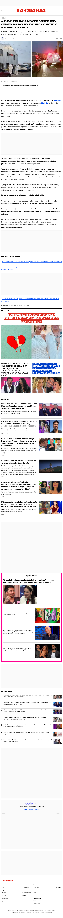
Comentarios (14, 81)
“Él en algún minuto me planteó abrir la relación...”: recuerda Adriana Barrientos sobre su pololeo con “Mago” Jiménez (28, 581)
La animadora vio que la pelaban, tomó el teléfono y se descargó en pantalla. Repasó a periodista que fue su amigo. (19, 450)
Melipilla (21, 305)
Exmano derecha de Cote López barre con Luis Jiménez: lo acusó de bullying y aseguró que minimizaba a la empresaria (19, 423)
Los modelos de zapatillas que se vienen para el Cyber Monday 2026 (16, 613)
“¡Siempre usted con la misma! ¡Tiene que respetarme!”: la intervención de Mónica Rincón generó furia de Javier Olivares (26, 711)
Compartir (5, 81)
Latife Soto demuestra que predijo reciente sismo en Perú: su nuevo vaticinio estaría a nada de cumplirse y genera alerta (28, 725)
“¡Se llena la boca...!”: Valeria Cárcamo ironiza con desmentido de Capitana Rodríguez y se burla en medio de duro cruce (28, 703)
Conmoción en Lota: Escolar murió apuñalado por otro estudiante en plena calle (32, 261)
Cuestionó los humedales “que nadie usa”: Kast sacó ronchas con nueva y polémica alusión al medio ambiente (19, 406)
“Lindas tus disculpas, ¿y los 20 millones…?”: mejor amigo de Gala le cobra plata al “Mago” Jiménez (17, 649)
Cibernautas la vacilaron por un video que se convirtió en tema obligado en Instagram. (19, 510)
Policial (16, 305)
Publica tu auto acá (31, 810)
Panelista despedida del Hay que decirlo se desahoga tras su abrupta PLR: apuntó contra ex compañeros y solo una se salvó (15, 369)
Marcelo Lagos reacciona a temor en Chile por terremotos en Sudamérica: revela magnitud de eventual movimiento (26, 733)
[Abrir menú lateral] (2, 10)
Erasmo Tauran (13, 39)
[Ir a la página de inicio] (31, 10)
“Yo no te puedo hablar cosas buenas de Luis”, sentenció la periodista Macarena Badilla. (16, 430)
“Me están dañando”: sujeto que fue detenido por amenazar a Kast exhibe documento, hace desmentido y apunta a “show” (28, 696)
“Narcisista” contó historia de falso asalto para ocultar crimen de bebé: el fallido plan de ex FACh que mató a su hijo (28, 740)
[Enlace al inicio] (31, 576)
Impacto (11, 305)
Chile (3, 18)
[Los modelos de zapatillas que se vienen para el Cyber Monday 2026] (47, 615)
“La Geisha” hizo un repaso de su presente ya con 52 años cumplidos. (18, 493)
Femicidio (26, 305)
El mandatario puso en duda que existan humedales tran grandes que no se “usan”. (18, 412)
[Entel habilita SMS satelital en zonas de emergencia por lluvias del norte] (50, 466)
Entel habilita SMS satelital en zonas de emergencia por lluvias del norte (18, 462)
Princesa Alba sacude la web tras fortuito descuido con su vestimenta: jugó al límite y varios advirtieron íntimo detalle (19, 504)
